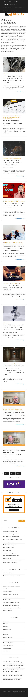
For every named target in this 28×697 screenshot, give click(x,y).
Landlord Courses (13, 1)
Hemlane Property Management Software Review (12, 123)
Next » (18, 473)
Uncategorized (6, 650)
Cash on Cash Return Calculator (10, 597)
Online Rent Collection (8, 573)
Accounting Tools (7, 550)
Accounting (5, 242)
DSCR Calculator (7, 599)
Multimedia (13, 407)
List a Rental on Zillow (8, 542)
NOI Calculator (6, 588)
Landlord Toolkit (8, 7)
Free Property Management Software (11, 555)
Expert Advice (19, 7)
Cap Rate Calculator (7, 591)
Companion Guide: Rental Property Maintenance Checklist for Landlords (13, 327)
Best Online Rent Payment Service (11, 536)
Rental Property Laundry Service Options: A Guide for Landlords (14, 206)
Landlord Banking (7, 558)
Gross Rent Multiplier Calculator (10, 594)
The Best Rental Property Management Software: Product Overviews (14, 248)
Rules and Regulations (15, 158)
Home (4, 1)
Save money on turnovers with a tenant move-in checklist (13, 288)
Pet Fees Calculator (7, 610)
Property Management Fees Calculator (12, 607)
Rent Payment (6, 117)
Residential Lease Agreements (10, 552)
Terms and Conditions (6, 694)
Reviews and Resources (9, 4)
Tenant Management (15, 117)
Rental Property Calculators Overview (11, 586)
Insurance (5, 626)
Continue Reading (20, 91)
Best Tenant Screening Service (10, 544)
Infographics (6, 623)
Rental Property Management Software (12, 533)
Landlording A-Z (7, 199)
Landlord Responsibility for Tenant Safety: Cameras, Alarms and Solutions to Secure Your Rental (13, 370)
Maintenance (6, 74)
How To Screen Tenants (8, 547)
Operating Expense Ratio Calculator (11, 602)
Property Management (15, 115)
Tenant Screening (7, 118)
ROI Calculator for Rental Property (11, 605)
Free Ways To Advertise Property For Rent (12, 539)
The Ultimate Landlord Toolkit (10, 531)
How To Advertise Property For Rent (11, 575)
